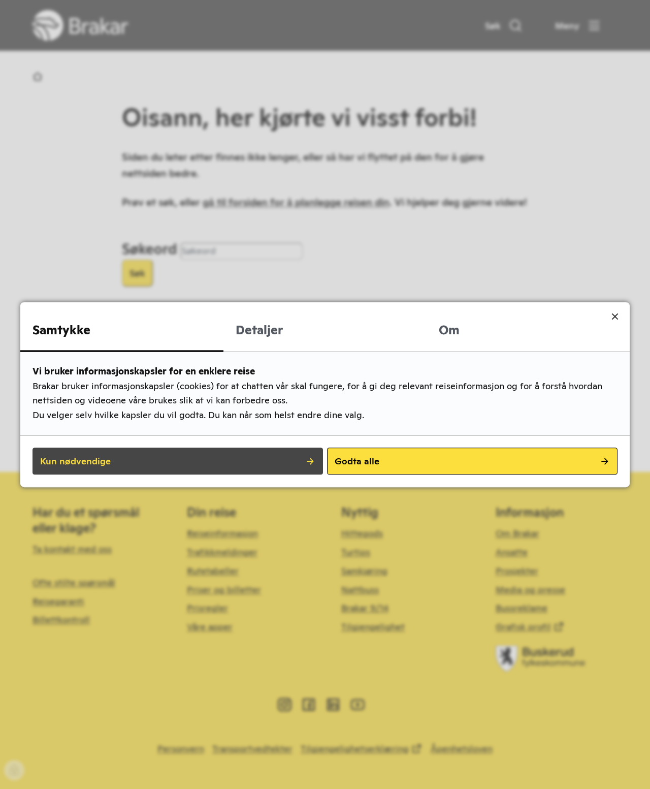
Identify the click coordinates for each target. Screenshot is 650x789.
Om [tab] (449, 330)
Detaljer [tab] (259, 330)
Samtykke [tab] (61, 330)
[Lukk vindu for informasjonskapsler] (615, 316)
